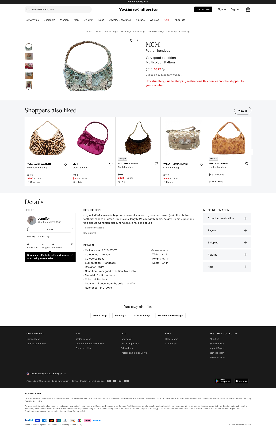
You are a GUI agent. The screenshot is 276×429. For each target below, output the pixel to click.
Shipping (213, 242)
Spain (74, 424)
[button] (248, 9)
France (27, 424)
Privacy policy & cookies (92, 380)
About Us (180, 20)
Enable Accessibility (138, 1)
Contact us (171, 343)
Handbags (126, 31)
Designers (49, 20)
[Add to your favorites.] (66, 164)
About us (214, 339)
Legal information (60, 380)
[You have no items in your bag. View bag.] (248, 9)
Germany (65, 424)
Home (89, 31)
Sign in (221, 9)
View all (242, 111)
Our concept (33, 339)
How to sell (126, 339)
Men (76, 20)
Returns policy (83, 348)
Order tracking (83, 339)
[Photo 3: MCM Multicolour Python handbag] (29, 66)
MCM (98, 31)
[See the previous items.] (29, 43)
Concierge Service (36, 343)
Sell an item (203, 9)
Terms (75, 380)
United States (54, 424)
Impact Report (217, 348)
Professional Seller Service (134, 353)
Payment (213, 230)
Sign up (235, 9)
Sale (167, 20)
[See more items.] (29, 89)
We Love (154, 20)
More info (130, 271)
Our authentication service (90, 343)
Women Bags (111, 31)
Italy (80, 424)
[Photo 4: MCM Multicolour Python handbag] (29, 75)
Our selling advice (129, 343)
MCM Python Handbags (170, 315)
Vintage (140, 20)
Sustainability (217, 343)
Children (88, 20)
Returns (212, 255)
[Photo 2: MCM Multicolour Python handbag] (29, 56)
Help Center (171, 339)
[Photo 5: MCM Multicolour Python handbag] (29, 85)
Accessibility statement (38, 380)
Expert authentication (221, 218)
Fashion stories (218, 357)
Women (64, 20)
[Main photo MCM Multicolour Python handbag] (29, 47)
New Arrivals (32, 20)
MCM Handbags (156, 31)
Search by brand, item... (43, 9)
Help (210, 267)
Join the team (217, 353)
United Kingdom (39, 424)
